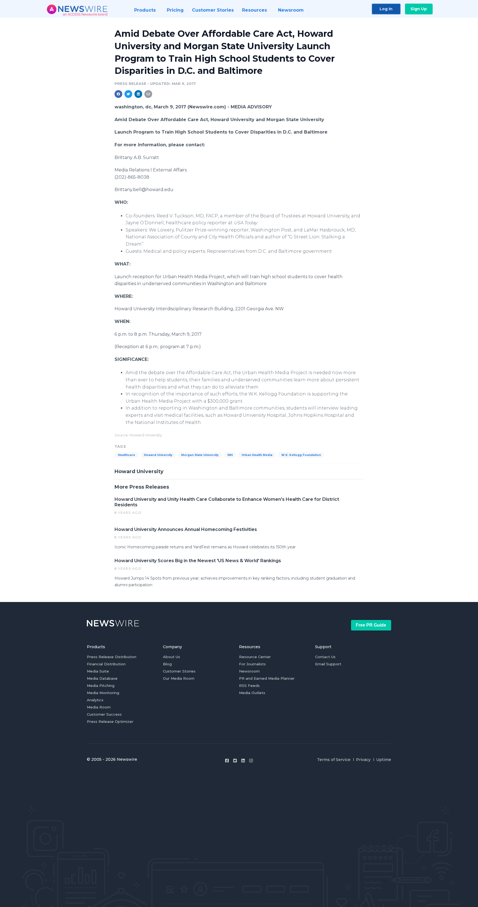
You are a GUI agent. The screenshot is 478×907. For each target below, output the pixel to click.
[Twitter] (235, 761)
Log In (386, 8)
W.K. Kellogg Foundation (301, 455)
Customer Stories (179, 671)
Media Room (99, 707)
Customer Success (104, 714)
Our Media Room (178, 678)
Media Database (102, 678)
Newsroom (249, 671)
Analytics (95, 700)
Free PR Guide (371, 625)
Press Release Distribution (111, 657)
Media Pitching (101, 685)
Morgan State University (200, 455)
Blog (167, 664)
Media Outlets (252, 692)
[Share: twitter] (128, 94)
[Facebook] (227, 761)
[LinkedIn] (243, 761)
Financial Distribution (106, 664)
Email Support (328, 664)
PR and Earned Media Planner (267, 678)
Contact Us (325, 657)
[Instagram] (251, 761)
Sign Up (419, 8)
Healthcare (126, 455)
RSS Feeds (249, 685)
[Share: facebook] (118, 94)
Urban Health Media (256, 455)
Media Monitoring (103, 692)
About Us (171, 657)
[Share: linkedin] (138, 94)
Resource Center (255, 657)
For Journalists (252, 664)
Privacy (363, 759)
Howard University (158, 455)
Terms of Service (333, 759)
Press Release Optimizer (110, 721)
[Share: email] (148, 94)
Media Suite (98, 671)
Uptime (383, 759)
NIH (230, 455)
